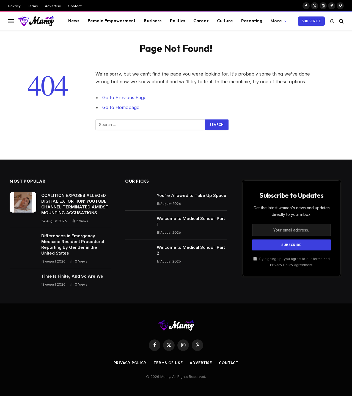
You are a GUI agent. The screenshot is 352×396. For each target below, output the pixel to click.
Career (201, 20)
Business (152, 20)
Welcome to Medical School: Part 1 (191, 221)
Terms (33, 6)
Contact (75, 6)
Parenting (251, 20)
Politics (177, 20)
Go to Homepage (120, 107)
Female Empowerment (112, 20)
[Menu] (11, 21)
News (73, 20)
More (276, 20)
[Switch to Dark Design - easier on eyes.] (332, 21)
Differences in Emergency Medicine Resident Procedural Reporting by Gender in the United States (72, 244)
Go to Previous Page (124, 97)
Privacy (14, 6)
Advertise (53, 6)
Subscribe (311, 21)
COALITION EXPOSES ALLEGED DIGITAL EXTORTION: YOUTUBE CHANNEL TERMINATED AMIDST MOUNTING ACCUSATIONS (75, 204)
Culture (225, 20)
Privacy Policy (281, 265)
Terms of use (168, 363)
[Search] (341, 21)
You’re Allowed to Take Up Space (191, 195)
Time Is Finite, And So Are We (72, 276)
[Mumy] (36, 21)
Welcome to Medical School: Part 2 (191, 250)
